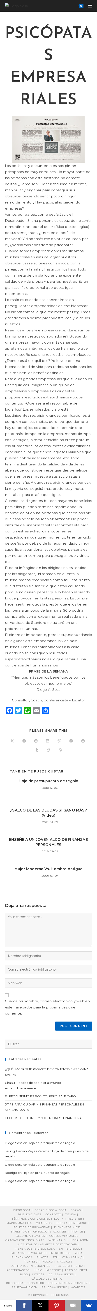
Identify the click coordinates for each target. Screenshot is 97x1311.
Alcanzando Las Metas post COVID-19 (47, 1244)
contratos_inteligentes (31, 1265)
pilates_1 (31, 1261)
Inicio (38, 1270)
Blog (24, 1274)
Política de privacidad (32, 1227)
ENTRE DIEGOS (60, 1253)
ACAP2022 (78, 1287)
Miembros (44, 1223)
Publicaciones (30, 1214)
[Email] (73, 1305)
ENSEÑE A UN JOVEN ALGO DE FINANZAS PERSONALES (48, 842)
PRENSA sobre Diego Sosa (34, 1248)
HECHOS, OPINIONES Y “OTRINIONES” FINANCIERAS (44, 1118)
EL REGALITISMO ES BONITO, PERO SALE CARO (40, 1096)
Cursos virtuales (63, 1235)
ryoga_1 (63, 1261)
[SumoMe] (89, 1305)
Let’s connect (76, 1270)
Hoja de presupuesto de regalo (49, 781)
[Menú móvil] (88, 5)
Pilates (42, 1257)
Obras (76, 1210)
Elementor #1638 (67, 1227)
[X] (40, 1305)
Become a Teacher (30, 1235)
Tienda (70, 1214)
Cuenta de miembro (71, 1223)
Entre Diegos (69, 1248)
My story (53, 1270)
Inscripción (79, 1240)
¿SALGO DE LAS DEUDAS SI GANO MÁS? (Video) (48, 812)
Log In (59, 1218)
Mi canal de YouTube (28, 1253)
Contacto (53, 1214)
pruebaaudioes (61, 1274)
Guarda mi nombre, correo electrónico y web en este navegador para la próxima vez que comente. (47, 1007)
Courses (60, 1231)
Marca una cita (19, 1223)
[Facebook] (24, 1305)
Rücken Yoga (22, 1257)
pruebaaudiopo (54, 1287)
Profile (77, 1231)
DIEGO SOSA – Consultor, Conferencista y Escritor (47, 1283)
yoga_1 (47, 1261)
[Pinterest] (56, 1305)
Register (75, 1218)
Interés (38, 1274)
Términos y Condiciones (31, 1218)
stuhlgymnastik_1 (67, 1257)
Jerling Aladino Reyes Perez (26, 1151)
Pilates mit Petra (69, 1265)
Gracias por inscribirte (24, 1240)
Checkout (41, 1231)
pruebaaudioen (24, 1287)
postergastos (18, 1270)
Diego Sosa (14, 1143)
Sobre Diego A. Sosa (51, 1210)
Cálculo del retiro (47, 1278)
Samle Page (20, 1231)
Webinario (57, 1240)
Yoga (79, 1253)
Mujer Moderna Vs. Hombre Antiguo (48, 869)
